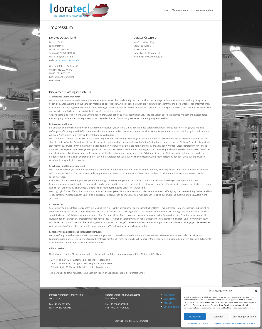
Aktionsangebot (204, 10)
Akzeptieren (195, 316)
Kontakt (167, 302)
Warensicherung (180, 10)
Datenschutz (207, 323)
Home (165, 10)
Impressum (169, 294)
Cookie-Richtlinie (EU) (174, 306)
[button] (255, 290)
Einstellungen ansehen (244, 316)
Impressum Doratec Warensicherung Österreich (234, 323)
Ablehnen (218, 316)
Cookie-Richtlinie (193, 323)
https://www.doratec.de (67, 60)
